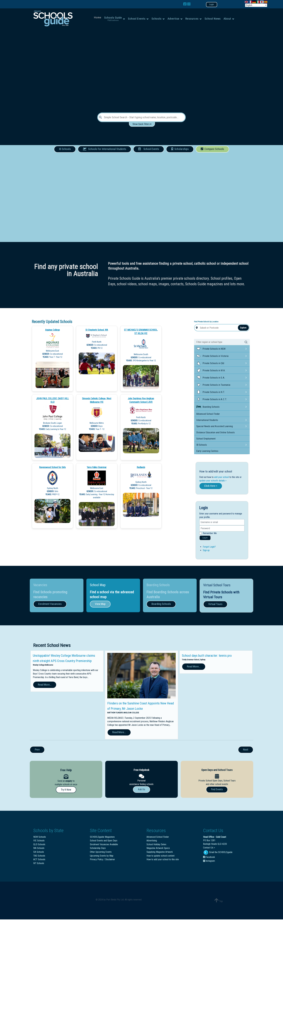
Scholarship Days (98, 848)
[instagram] (188, 4)
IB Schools (65, 149)
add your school (221, 477)
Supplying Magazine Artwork (160, 852)
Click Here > (210, 485)
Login (211, 4)
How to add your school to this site (163, 859)
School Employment (205, 438)
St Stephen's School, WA (96, 329)
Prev (37, 749)
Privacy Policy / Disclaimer (102, 859)
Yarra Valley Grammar (97, 467)
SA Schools (38, 852)
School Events (150, 149)
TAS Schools (39, 855)
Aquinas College (52, 329)
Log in (205, 538)
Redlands (141, 467)
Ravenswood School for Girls (52, 467)
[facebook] (185, 4)
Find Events (217, 789)
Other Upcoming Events (101, 852)
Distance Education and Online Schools (215, 432)
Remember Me (210, 533)
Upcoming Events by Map (101, 855)
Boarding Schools (161, 604)
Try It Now (66, 789)
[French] (250, 1)
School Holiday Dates (156, 844)
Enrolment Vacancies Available (104, 844)
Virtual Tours (215, 604)
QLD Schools (39, 844)
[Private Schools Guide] (53, 18)
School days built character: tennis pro (207, 655)
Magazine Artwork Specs (158, 848)
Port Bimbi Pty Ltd (115, 899)
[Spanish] (266, 1)
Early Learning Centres (207, 450)
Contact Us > (209, 847)
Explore (243, 328)
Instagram (210, 860)
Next (245, 749)
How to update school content (161, 855)
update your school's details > (212, 480)
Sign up (206, 550)
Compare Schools (213, 149)
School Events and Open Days (103, 840)
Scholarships (181, 149)
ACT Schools (39, 859)
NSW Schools (39, 836)
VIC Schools (39, 840)
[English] (247, 1)
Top (221, 901)
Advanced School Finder (208, 413)
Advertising (152, 840)
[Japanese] (262, 1)
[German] (254, 1)
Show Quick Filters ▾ (142, 124)
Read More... (44, 684)
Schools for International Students (106, 149)
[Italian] (258, 1)
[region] (141, 69)
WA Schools (38, 848)
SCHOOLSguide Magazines (102, 836)
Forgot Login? (209, 546)
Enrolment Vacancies (50, 604)
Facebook (210, 857)
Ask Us (141, 789)
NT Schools (38, 863)
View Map (100, 604)
